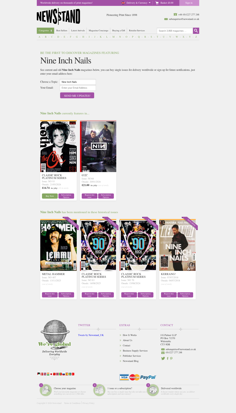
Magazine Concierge (98, 30)
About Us (127, 340)
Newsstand (57, 403)
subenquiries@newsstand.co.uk (184, 19)
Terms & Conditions (72, 403)
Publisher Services (132, 355)
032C (85, 175)
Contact (126, 345)
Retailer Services (137, 30)
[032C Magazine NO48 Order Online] (98, 171)
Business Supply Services (135, 350)
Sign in (188, 2)
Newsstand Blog (131, 361)
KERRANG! (168, 274)
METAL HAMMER (53, 274)
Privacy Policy (89, 403)
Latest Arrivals (78, 30)
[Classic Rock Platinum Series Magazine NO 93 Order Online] (58, 171)
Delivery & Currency (137, 2)
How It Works (130, 335)
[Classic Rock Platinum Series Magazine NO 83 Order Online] (98, 270)
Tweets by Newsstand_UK (91, 335)
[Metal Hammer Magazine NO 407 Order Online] (58, 270)
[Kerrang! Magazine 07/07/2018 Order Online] (177, 270)
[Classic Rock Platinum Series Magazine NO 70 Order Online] (138, 270)
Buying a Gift (118, 30)
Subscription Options (66, 195)
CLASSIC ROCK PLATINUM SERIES (54, 176)
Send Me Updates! (77, 95)
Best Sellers (61, 30)
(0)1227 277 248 (174, 352)
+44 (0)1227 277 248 (188, 14)
